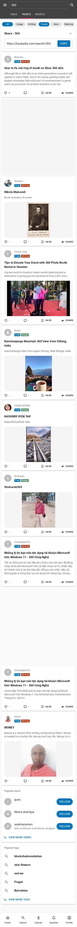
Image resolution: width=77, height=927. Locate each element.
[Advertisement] (38, 137)
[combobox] (42, 5)
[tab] (13, 14)
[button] (7, 24)
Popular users (12, 790)
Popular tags (11, 847)
